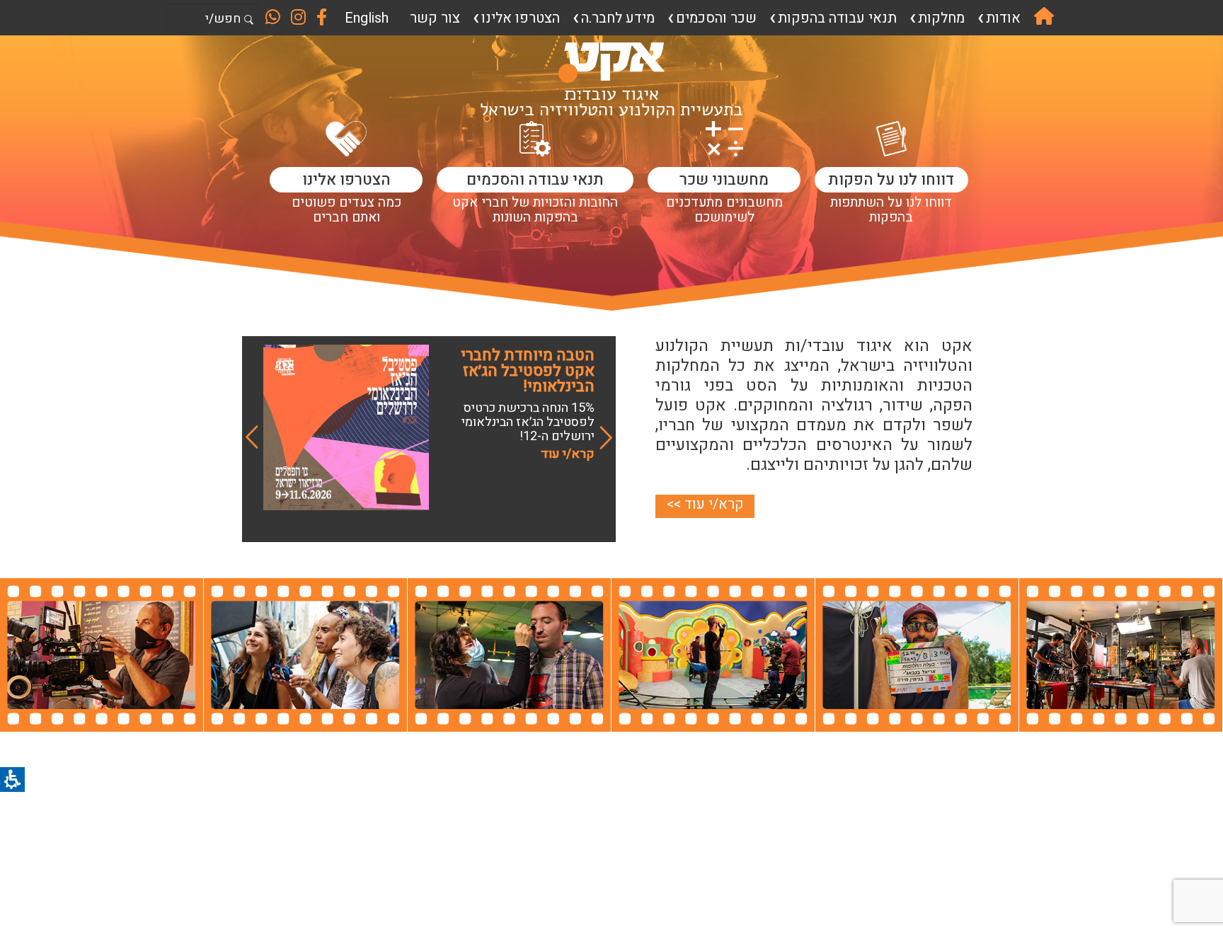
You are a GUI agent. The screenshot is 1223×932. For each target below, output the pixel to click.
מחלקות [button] (941, 18)
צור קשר (435, 18)
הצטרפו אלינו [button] (520, 18)
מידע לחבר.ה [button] (618, 18)
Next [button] (605, 435)
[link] (1044, 17)
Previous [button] (252, 438)
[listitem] (429, 427)
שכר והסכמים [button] (716, 18)
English (367, 18)
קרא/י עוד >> (705, 504)
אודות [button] (1003, 18)
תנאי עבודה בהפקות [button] (837, 18)
